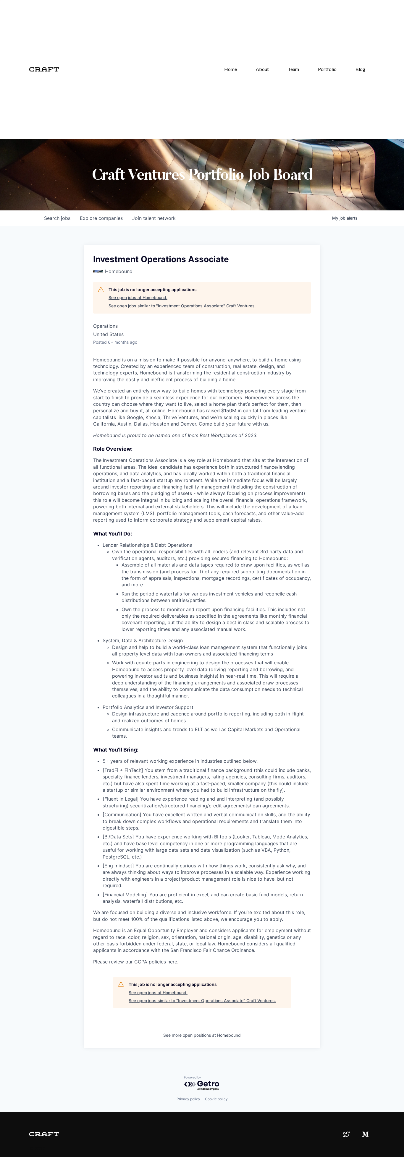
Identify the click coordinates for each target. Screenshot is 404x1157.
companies (101, 218)
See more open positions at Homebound (202, 1035)
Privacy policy (188, 1099)
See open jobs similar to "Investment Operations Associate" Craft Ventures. (182, 305)
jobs (57, 218)
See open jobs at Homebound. (138, 297)
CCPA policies (150, 962)
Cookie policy (216, 1099)
